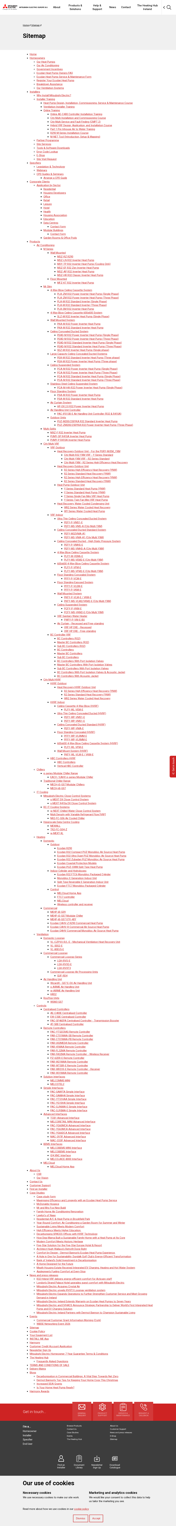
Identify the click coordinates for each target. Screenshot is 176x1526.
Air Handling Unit (52, 979)
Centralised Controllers (56, 1009)
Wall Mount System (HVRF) (72, 750)
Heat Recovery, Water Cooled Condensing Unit (83, 503)
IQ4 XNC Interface (60, 1155)
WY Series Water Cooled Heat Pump (84, 511)
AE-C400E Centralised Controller (68, 1013)
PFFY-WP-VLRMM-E (75, 736)
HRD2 (53, 994)
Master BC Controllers (69, 653)
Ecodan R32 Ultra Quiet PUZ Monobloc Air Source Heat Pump (91, 855)
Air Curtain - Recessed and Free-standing (80, 623)
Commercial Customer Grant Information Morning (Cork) (69, 1320)
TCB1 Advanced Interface (64, 1117)
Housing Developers (54, 192)
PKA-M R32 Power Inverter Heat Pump (79, 323)
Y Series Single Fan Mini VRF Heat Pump (86, 496)
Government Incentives (50, 69)
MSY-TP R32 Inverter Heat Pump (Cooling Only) (84, 264)
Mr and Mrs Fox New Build (51, 1207)
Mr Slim (47, 286)
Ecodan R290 (64, 848)
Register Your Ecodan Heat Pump (55, 80)
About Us (35, 1170)
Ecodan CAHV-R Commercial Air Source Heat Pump (79, 926)
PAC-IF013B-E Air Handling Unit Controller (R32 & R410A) (89, 413)
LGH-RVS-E (63, 960)
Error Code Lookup (47, 151)
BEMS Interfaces (52, 1144)
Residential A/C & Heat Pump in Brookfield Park (63, 1219)
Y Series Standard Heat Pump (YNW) (84, 488)
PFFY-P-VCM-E (72, 578)
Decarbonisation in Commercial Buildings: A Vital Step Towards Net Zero (77, 1376)
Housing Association (55, 215)
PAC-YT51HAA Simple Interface (68, 1099)
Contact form (58, 226)
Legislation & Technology (51, 166)
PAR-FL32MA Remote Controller (68, 1050)
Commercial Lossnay (55, 953)
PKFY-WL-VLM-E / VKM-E (79, 754)
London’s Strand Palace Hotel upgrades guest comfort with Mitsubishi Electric (80, 1282)
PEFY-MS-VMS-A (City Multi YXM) (83, 526)
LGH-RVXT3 (64, 968)
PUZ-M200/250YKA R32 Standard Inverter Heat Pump (87, 421)
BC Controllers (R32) (68, 638)
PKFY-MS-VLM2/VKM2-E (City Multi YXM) (87, 601)
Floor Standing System (63, 391)
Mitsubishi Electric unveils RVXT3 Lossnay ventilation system (71, 1290)
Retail (46, 200)
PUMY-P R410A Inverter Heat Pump (70, 440)
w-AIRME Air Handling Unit (65, 990)
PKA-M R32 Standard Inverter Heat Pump (80, 327)
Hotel (46, 207)
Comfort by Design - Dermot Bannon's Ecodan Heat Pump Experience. (76, 1252)
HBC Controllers (66, 762)
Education (49, 219)
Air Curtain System (61, 402)
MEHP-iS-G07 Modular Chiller (66, 915)
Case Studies (37, 1192)
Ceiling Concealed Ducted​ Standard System (81, 529)
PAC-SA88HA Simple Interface (67, 1095)
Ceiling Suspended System (65, 365)
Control (54, 889)
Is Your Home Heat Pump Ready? (55, 1387)
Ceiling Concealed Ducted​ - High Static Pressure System (89, 541)
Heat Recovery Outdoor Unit (73, 466)
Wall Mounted (58, 252)
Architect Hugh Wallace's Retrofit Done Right (62, 1248)
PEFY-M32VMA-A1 (74, 533)
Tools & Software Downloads (53, 147)
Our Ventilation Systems (50, 88)
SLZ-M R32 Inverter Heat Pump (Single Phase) (83, 316)
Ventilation (43, 934)
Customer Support (40, 1185)
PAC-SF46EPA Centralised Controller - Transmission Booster (84, 1020)
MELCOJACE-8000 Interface (66, 1159)
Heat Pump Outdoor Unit (71, 484)
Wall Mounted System (62, 320)
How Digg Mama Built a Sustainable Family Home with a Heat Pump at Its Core (81, 1237)
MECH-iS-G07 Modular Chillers (67, 784)
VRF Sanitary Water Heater (72, 616)
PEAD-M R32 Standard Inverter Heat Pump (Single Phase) (89, 342)
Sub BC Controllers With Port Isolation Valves (83, 668)
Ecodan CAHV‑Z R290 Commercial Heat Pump (76, 923)
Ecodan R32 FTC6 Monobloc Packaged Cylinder (84, 874)
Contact (126, 7)
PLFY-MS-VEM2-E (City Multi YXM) (83, 559)
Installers (35, 91)
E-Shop (41, 155)
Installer (27, 1435)
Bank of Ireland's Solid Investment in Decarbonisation (67, 1260)
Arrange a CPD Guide (55, 177)
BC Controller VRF (60, 634)
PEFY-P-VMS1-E (73, 522)
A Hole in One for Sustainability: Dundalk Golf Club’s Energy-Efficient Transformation (84, 1256)
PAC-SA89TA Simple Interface (67, 1091)
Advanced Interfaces (55, 1114)
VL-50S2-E (56, 945)
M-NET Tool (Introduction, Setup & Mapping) (75, 136)
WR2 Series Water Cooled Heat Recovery (87, 507)
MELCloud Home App (69, 893)
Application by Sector (49, 185)
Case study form (46, 1196)
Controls (41, 1005)
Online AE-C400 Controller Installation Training (76, 114)
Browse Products (74, 1426)
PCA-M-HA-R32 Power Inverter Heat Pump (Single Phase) (89, 387)
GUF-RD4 (62, 975)
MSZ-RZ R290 (65, 256)
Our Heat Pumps (46, 61)
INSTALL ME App (39, 1338)
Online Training (51, 110)
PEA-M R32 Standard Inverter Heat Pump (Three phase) (88, 357)
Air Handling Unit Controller (65, 410)
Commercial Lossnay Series (66, 956)
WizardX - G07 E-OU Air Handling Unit (71, 983)
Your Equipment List (41, 1335)
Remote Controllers (54, 1028)
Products (35, 241)
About (56, 7)
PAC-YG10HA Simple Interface (67, 1102)
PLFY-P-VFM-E (72, 567)
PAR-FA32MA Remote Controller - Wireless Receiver (79, 1054)
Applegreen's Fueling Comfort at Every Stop (61, 1271)
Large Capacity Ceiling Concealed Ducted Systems (78, 353)
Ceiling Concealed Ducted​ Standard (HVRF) (81, 724)
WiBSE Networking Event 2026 (53, 1323)
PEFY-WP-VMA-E (74, 728)
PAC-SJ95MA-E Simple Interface (68, 1110)
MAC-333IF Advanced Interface (68, 1140)
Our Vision (42, 1177)
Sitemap (34, 1327)
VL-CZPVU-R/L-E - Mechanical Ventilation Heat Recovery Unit (85, 941)
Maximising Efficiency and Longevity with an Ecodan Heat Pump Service (77, 1200)
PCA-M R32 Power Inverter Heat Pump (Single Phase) (87, 368)
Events (33, 1316)
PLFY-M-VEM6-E (73, 556)
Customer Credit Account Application (51, 1346)
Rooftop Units (51, 998)
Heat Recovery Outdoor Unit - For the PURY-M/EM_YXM (88, 451)
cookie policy (81, 1509)
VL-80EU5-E (57, 949)
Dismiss (80, 1518)
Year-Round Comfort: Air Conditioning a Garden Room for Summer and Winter (81, 1222)
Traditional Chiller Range (56, 780)
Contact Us (36, 1181)
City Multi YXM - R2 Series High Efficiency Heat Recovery (96, 462)
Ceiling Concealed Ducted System (69, 331)
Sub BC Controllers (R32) (71, 646)
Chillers (41, 769)
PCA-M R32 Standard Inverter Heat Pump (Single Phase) (88, 376)
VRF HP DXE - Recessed (77, 627)
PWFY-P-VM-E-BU (74, 619)
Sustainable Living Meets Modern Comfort (60, 1226)
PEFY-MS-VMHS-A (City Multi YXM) (84, 548)
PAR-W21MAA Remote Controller (69, 1061)
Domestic (48, 840)
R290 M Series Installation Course (69, 132)
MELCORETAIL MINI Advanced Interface (72, 1121)
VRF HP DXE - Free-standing (80, 631)
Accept (96, 1518)
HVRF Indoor (57, 702)
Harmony (35, 1342)
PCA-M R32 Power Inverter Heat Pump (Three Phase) (87, 372)
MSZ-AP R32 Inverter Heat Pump (75, 271)
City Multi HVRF (52, 679)
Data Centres (50, 222)
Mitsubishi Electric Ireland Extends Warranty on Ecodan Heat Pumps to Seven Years (84, 1301)
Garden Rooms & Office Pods (60, 237)
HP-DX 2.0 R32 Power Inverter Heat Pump (80, 406)
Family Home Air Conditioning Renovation (60, 1211)
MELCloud (63, 900)
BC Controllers (65, 649)
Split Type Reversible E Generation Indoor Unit (82, 882)
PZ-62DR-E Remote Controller (67, 1058)
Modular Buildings (53, 230)
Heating (41, 837)
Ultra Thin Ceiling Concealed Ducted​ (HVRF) (81, 713)
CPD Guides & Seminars (50, 174)
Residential (49, 189)
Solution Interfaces (54, 1076)
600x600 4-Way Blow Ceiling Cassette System (83, 563)
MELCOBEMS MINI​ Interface (66, 1147)
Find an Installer (38, 1189)
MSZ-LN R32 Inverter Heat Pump (75, 260)
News (112, 7)
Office (46, 196)
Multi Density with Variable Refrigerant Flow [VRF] (78, 814)
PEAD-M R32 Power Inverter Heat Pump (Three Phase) (88, 338)
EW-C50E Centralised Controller (68, 1016)
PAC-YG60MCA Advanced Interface (70, 1125)
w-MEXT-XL (56, 833)
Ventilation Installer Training (59, 106)
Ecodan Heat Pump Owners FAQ (55, 73)
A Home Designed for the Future (55, 1263)
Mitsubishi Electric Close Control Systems (67, 795)
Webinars (42, 170)
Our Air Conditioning (48, 65)
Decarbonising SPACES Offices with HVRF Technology (67, 1234)
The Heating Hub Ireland (147, 7)
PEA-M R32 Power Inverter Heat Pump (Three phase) (87, 361)
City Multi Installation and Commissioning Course (78, 118)
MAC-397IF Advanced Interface (68, 1136)
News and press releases (44, 1275)
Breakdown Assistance (50, 84)
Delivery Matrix (38, 1368)
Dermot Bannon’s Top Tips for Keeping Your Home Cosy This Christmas (77, 1380)
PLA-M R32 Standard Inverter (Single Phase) (82, 301)
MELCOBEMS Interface (63, 1151)
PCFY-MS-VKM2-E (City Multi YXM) (84, 612)
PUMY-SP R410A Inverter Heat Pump (71, 436)
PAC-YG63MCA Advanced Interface (70, 1129)
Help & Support (97, 7)
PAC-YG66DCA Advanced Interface (70, 1132)
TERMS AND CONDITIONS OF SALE (49, 1365)
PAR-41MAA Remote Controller (68, 1046)
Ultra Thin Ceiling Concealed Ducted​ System (82, 518)
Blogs (33, 1372)
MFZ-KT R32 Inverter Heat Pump (75, 282)
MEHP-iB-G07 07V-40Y (63, 919)
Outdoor (55, 844)
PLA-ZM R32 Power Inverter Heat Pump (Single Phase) (88, 293)
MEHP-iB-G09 (58, 911)
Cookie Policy (37, 1331)
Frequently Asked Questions (52, 1361)
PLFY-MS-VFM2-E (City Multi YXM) (83, 571)
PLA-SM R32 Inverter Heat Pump (75, 308)
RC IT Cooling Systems (56, 807)
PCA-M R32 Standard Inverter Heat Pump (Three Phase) (88, 380)
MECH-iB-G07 (58, 788)
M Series (48, 249)
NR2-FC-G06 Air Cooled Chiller (67, 818)
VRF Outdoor (57, 447)
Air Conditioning (45, 245)
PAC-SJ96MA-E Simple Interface (68, 1106)
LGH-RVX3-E (64, 964)
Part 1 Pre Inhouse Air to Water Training (72, 129)
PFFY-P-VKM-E (72, 589)
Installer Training (46, 99)
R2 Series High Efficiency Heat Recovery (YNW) (90, 469)
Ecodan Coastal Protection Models (77, 863)
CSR (39, 1174)
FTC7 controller (66, 897)
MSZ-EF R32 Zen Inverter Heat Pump (78, 267)
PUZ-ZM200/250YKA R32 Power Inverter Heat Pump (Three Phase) (95, 425)
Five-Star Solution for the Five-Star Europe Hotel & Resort (69, 1245)
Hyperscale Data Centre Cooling (61, 822)
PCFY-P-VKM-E (73, 608)
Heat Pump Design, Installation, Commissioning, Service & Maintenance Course (88, 103)
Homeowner (30, 1431)
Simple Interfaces (53, 1087)
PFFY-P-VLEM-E (73, 586)
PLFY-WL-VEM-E (73, 709)
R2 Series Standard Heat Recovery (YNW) (87, 473)
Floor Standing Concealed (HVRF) (76, 732)
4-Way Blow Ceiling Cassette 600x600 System (76, 312)
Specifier (27, 1439)
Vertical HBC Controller (70, 765)
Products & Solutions (75, 7)
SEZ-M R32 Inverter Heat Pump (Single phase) (83, 350)
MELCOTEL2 (57, 1084)
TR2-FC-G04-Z (58, 829)
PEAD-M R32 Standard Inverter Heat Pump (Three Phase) (89, 346)
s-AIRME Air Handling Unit (64, 986)
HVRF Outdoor (58, 683)
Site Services (44, 144)
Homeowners (37, 58)
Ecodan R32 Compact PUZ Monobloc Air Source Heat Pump (91, 852)
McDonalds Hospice (48, 1204)
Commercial (50, 908)
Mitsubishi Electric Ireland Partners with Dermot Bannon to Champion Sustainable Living (86, 1312)
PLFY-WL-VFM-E (73, 747)
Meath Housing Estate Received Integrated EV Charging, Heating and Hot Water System (86, 1267)
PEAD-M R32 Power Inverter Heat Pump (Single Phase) (88, 335)
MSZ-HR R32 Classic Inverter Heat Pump (80, 275)
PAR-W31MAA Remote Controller (69, 1073)
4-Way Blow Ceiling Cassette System (71, 290)
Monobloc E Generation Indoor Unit (77, 878)
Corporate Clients (40, 181)
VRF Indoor (56, 514)
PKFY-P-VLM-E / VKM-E (77, 597)
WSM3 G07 (56, 1001)
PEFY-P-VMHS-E (73, 544)
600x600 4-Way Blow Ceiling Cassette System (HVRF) (87, 743)
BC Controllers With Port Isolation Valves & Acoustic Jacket (91, 672)
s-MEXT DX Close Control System (69, 799)
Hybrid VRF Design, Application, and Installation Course (81, 125)
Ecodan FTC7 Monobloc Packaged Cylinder (81, 885)
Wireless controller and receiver (75, 904)
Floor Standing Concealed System (76, 574)
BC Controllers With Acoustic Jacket (77, 676)
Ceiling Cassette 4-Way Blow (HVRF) (77, 706)
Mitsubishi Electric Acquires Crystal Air (58, 1286)
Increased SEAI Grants (49, 1383)
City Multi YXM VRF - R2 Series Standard (86, 458)
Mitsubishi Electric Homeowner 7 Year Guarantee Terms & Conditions (69, 1353)
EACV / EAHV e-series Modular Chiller (71, 777)
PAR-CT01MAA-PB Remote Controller (71, 1039)
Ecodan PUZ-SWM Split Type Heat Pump (80, 867)
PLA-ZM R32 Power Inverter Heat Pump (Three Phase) (88, 297)
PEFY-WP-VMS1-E (74, 717)
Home (33, 54)
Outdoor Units (58, 417)
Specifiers (35, 162)
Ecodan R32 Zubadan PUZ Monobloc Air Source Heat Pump (91, 859)
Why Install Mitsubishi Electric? (54, 95)
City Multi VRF (51, 443)
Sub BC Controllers (68, 657)
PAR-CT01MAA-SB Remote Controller (71, 1035)
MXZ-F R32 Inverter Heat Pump (68, 432)
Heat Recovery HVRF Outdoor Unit (76, 687)
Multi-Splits (49, 428)
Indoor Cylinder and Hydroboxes (68, 870)
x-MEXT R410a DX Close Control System (73, 803)
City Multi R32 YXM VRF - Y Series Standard (88, 454)
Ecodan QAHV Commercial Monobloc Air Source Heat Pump (84, 930)
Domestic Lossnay (54, 938)
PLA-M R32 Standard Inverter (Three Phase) (82, 305)
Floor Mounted (58, 279)
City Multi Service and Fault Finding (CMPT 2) (75, 121)
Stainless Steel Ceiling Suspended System (74, 383)
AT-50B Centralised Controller (67, 1024)
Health (47, 211)
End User (27, 1443)
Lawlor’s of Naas (46, 1215)
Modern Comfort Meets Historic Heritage (60, 1241)
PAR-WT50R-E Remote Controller (69, 1065)
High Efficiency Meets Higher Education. (59, 1230)
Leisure (47, 204)
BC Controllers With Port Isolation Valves (80, 661)
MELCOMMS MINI (60, 1080)
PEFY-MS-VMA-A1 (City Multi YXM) (84, 537)
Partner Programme (48, 140)
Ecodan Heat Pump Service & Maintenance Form (64, 76)
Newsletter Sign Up (40, 1350)
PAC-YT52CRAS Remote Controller (70, 1031)
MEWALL (55, 825)
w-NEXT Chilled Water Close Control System (75, 810)
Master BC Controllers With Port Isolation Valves (84, 664)
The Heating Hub (39, 1357)
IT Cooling (42, 792)
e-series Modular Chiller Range (60, 773)
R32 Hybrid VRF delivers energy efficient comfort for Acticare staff (74, 1278)
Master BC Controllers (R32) (73, 642)
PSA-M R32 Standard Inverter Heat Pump (80, 398)
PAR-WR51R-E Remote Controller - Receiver (75, 1069)
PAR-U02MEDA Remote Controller (69, 1043)
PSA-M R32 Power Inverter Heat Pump (79, 395)
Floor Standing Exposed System (75, 582)
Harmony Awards (39, 1391)
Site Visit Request (47, 159)
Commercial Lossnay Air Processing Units (74, 971)
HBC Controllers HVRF (63, 758)
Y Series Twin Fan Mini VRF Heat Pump (86, 499)
